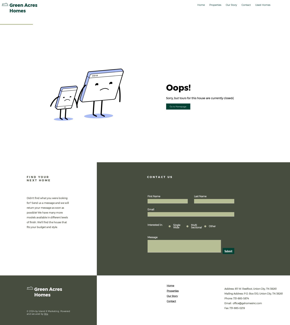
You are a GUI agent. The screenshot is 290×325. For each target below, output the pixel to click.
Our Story (172, 296)
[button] (215, 5)
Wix (46, 314)
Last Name (200, 196)
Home (170, 285)
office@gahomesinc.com (247, 303)
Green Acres (23, 5)
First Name (154, 196)
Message (153, 237)
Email (151, 209)
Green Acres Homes (48, 292)
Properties (173, 290)
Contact (171, 301)
